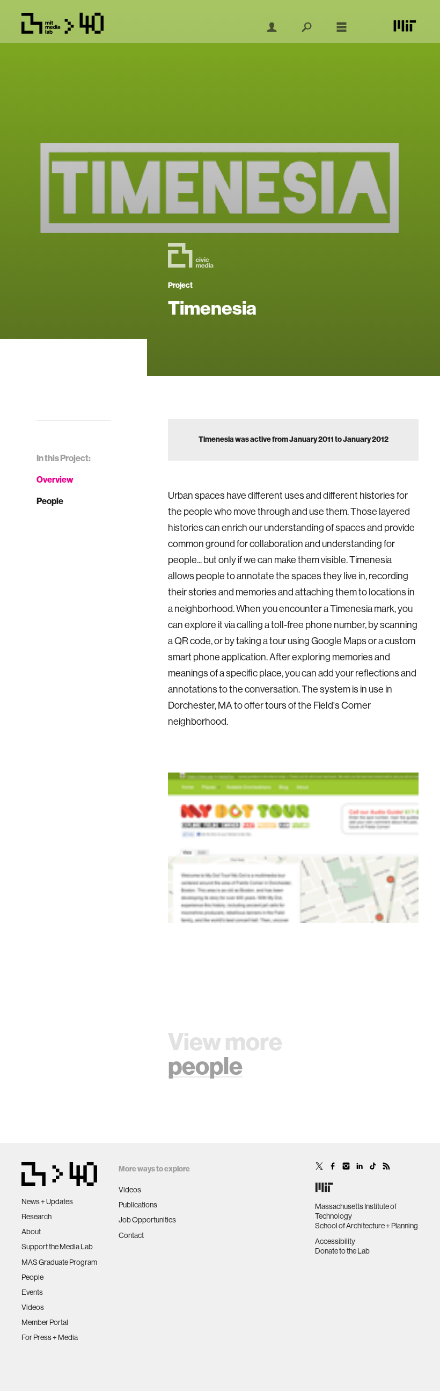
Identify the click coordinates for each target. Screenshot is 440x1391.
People (49, 501)
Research (36, 1216)
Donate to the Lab (342, 1251)
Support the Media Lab (57, 1246)
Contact (131, 1235)
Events (32, 1292)
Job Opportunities (147, 1219)
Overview (55, 480)
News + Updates (47, 1201)
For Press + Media (49, 1337)
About (31, 1231)
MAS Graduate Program (59, 1262)
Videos (32, 1307)
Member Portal (44, 1322)
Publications (138, 1204)
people (205, 1066)
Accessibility (335, 1241)
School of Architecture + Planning (366, 1225)
